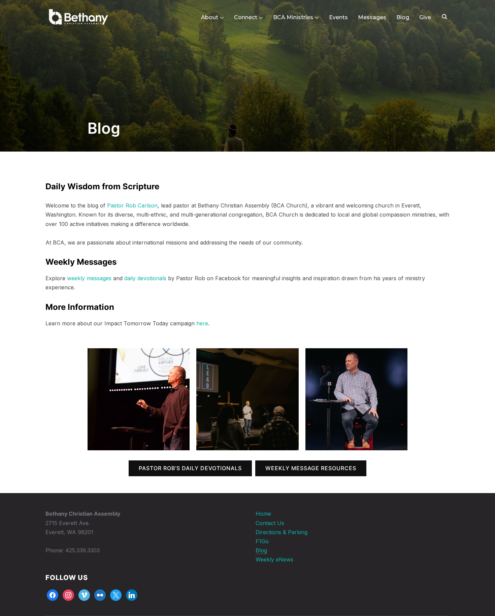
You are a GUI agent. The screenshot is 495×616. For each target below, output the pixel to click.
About (209, 17)
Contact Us (270, 523)
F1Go (262, 541)
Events (338, 17)
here (202, 323)
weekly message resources (310, 468)
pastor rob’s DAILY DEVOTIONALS (190, 468)
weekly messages (89, 278)
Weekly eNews (274, 559)
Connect (245, 17)
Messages (372, 17)
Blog (402, 17)
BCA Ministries (293, 17)
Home (263, 513)
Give (425, 17)
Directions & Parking (281, 532)
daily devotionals (145, 278)
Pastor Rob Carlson (132, 205)
